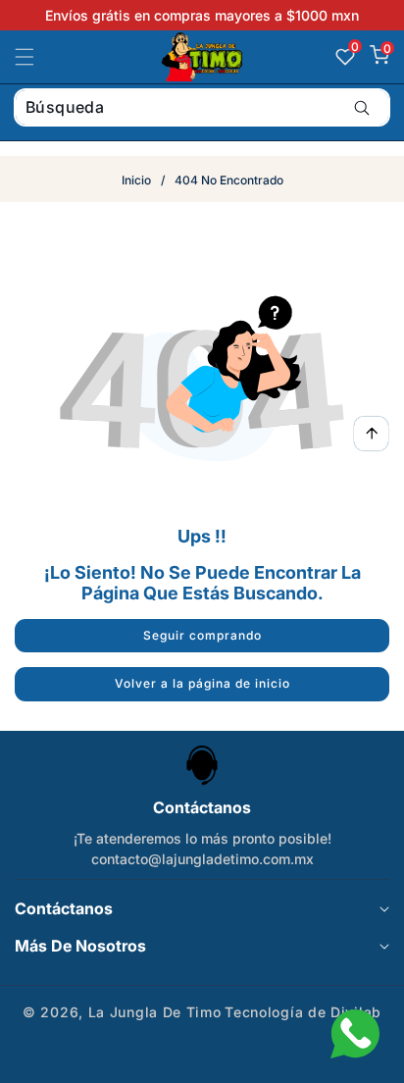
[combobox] (202, 107)
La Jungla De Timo (155, 1012)
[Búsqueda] (361, 107)
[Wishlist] (151, 1061)
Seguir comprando (202, 635)
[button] (36, 56)
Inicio (136, 180)
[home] (252, 1061)
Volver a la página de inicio (202, 683)
